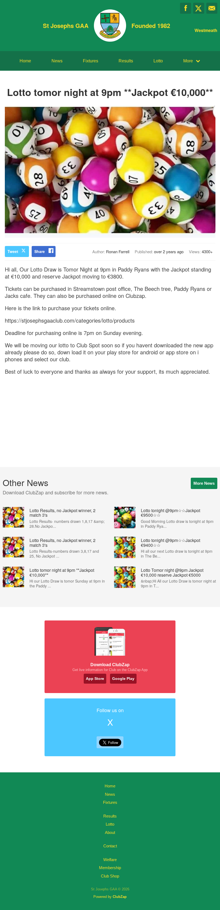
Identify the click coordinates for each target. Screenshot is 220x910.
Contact (110, 846)
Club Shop (110, 876)
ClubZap (120, 897)
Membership (110, 867)
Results (126, 61)
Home (25, 61)
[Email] (211, 8)
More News (204, 483)
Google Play (123, 678)
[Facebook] (185, 8)
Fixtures (90, 61)
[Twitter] (198, 8)
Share (39, 251)
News (57, 61)
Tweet (13, 251)
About (110, 832)
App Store (95, 678)
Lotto (158, 61)
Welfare (110, 859)
